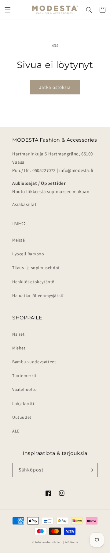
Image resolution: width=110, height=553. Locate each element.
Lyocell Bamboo (28, 254)
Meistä (18, 240)
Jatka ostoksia (55, 87)
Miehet (19, 348)
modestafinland (52, 542)
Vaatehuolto (24, 389)
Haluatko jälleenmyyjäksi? (38, 295)
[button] (7, 10)
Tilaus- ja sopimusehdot (36, 267)
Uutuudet (21, 417)
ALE (16, 431)
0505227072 (44, 170)
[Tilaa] (90, 470)
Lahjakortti (23, 403)
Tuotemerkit (24, 375)
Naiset (18, 334)
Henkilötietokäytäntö (33, 281)
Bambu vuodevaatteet (34, 361)
